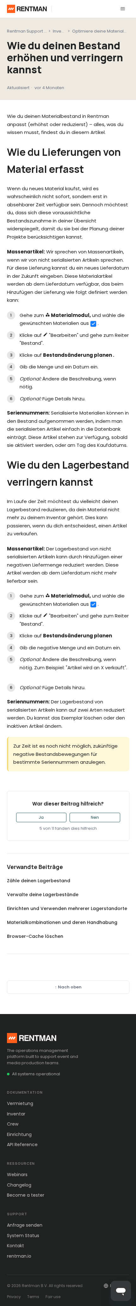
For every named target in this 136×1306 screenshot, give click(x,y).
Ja (41, 817)
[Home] (27, 9)
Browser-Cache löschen (35, 936)
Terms (33, 1296)
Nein (95, 817)
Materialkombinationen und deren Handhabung (62, 922)
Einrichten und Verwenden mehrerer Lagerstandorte (67, 908)
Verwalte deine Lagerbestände (42, 894)
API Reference (22, 1144)
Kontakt (15, 1245)
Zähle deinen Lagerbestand (38, 881)
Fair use (53, 1296)
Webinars (17, 1174)
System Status (23, 1235)
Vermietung (20, 1103)
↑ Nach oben (68, 987)
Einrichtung (19, 1134)
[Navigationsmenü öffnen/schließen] (122, 9)
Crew (12, 1124)
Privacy (14, 1296)
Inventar (16, 1114)
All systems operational (36, 1074)
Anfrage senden (24, 1225)
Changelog (19, 1185)
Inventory (62, 31)
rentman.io (19, 1256)
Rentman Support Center (32, 31)
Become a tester (25, 1195)
